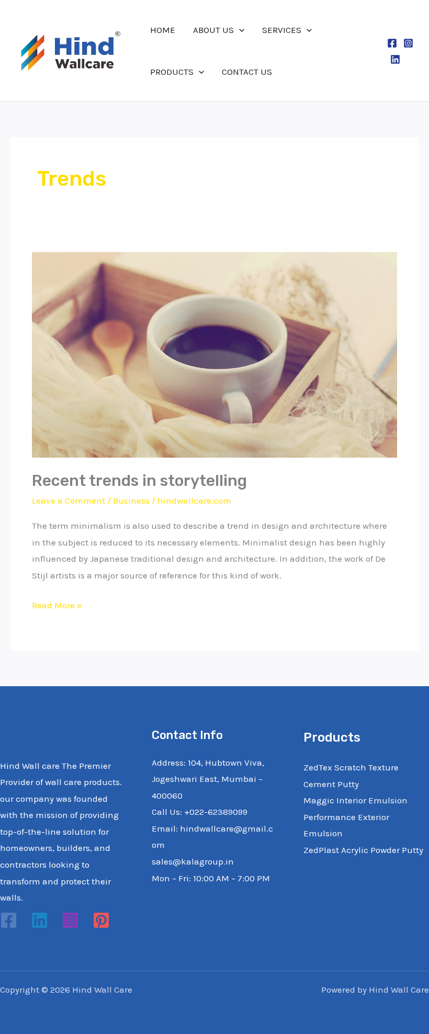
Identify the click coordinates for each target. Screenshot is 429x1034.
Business (131, 500)
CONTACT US (247, 71)
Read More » (57, 603)
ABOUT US (213, 30)
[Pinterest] (101, 920)
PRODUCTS (172, 71)
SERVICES (281, 30)
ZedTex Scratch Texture (351, 767)
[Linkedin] (395, 59)
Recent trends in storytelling (139, 480)
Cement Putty (331, 784)
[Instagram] (408, 43)
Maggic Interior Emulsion (355, 800)
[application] (239, 30)
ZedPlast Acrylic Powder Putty (363, 850)
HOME (162, 30)
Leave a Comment (68, 500)
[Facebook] (392, 43)
